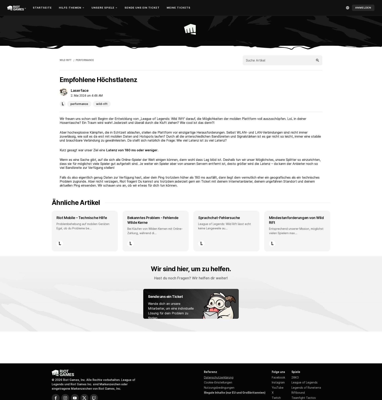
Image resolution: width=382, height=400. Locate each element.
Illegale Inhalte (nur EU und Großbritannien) (234, 392)
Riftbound (298, 392)
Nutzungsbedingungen (219, 387)
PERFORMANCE (85, 60)
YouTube (278, 387)
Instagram (278, 382)
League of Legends (304, 382)
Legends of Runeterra (306, 387)
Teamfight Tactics (303, 397)
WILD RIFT (66, 60)
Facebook (278, 377)
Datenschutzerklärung (218, 377)
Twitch (276, 397)
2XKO (295, 377)
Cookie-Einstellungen (218, 382)
